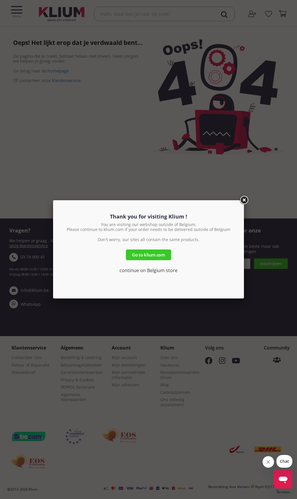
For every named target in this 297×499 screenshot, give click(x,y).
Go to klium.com (148, 255)
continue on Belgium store (148, 270)
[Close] (244, 200)
